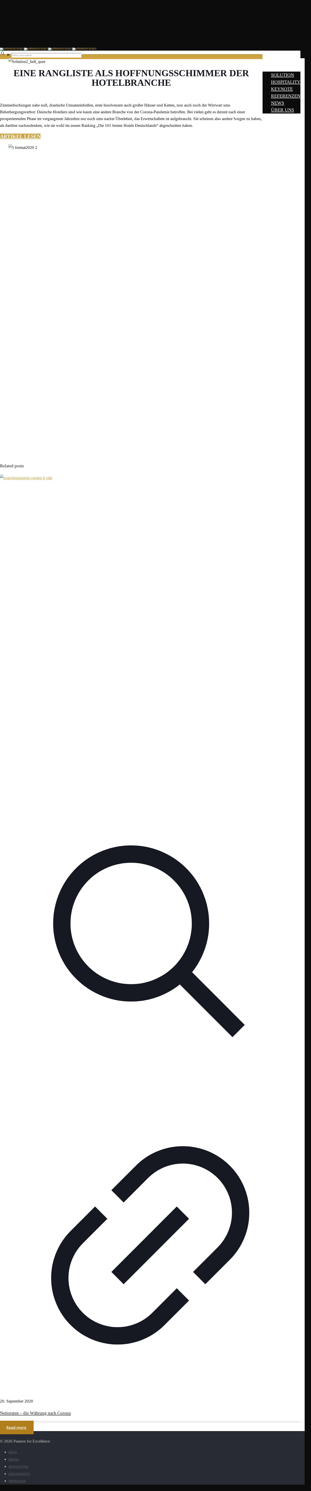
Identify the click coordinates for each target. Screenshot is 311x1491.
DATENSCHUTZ (19, 1474)
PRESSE (13, 1459)
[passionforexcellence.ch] (48, 47)
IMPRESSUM (17, 1481)
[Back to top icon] (7, 1434)
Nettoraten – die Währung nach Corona (35, 1413)
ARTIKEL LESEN (20, 136)
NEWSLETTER (18, 1466)
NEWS (12, 1452)
